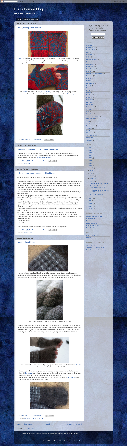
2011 (90, 201)
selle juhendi (72, 377)
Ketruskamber (90, 69)
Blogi (19, 19)
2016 (90, 158)
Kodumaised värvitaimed (94, 73)
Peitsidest (89, 95)
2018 (90, 152)
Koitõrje (88, 78)
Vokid (88, 130)
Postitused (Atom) (29, 428)
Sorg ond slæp (90, 245)
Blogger (81, 441)
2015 (90, 160)
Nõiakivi (78, 365)
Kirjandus (89, 71)
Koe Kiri (88, 237)
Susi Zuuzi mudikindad (26, 242)
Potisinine (89, 97)
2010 (90, 203)
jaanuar (92, 181)
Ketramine (27, 418)
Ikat (87, 52)
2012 (90, 198)
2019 (90, 150)
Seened (88, 109)
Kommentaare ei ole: (38, 161)
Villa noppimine (91, 126)
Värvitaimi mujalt (91, 135)
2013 (90, 165)
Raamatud (89, 99)
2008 (90, 208)
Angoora (89, 45)
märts (92, 176)
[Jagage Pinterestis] (53, 140)
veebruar (93, 178)
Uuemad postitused (25, 424)
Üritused (27, 164)
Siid (87, 111)
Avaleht (49, 424)
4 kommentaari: (37, 415)
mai (91, 173)
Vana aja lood (90, 118)
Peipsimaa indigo (91, 223)
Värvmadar (89, 137)
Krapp (88, 90)
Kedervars (89, 64)
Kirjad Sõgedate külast (93, 235)
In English (89, 54)
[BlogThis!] (47, 140)
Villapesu (89, 128)
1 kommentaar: (37, 139)
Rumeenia (89, 104)
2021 (90, 147)
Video (88, 121)
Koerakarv (35, 418)
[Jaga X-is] (49, 140)
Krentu (25, 92)
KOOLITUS (89, 80)
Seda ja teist (28, 233)
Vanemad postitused (73, 424)
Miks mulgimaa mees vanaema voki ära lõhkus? (36, 173)
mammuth (70, 441)
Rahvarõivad (90, 102)
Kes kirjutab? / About (31, 19)
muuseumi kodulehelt (44, 157)
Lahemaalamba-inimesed (94, 225)
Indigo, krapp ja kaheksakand (29, 28)
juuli (91, 168)
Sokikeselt (28, 373)
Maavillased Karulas (92, 228)
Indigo (88, 57)
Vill (87, 123)
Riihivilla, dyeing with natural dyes (96, 250)
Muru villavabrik (91, 218)
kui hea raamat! (45, 92)
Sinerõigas (89, 114)
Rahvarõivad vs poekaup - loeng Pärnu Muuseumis (37, 149)
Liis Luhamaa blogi (29, 9)
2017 (90, 155)
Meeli (19, 59)
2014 (90, 163)
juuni (91, 170)
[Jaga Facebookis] (51, 140)
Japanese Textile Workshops (95, 247)
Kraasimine (89, 88)
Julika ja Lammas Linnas (94, 216)
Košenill (88, 85)
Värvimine (89, 133)
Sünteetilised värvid (92, 116)
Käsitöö (41, 418)
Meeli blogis (71, 94)
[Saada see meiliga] (45, 140)
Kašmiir (88, 62)
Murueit (88, 221)
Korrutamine (90, 83)
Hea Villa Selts (90, 50)
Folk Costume (90, 47)
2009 (90, 206)
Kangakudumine (91, 59)
